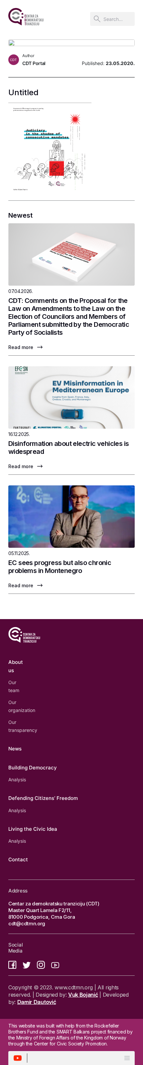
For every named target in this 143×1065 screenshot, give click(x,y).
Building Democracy (32, 767)
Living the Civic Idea (32, 829)
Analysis (17, 779)
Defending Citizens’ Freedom (43, 798)
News (15, 749)
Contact (18, 859)
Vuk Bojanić (83, 994)
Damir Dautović (36, 1002)
